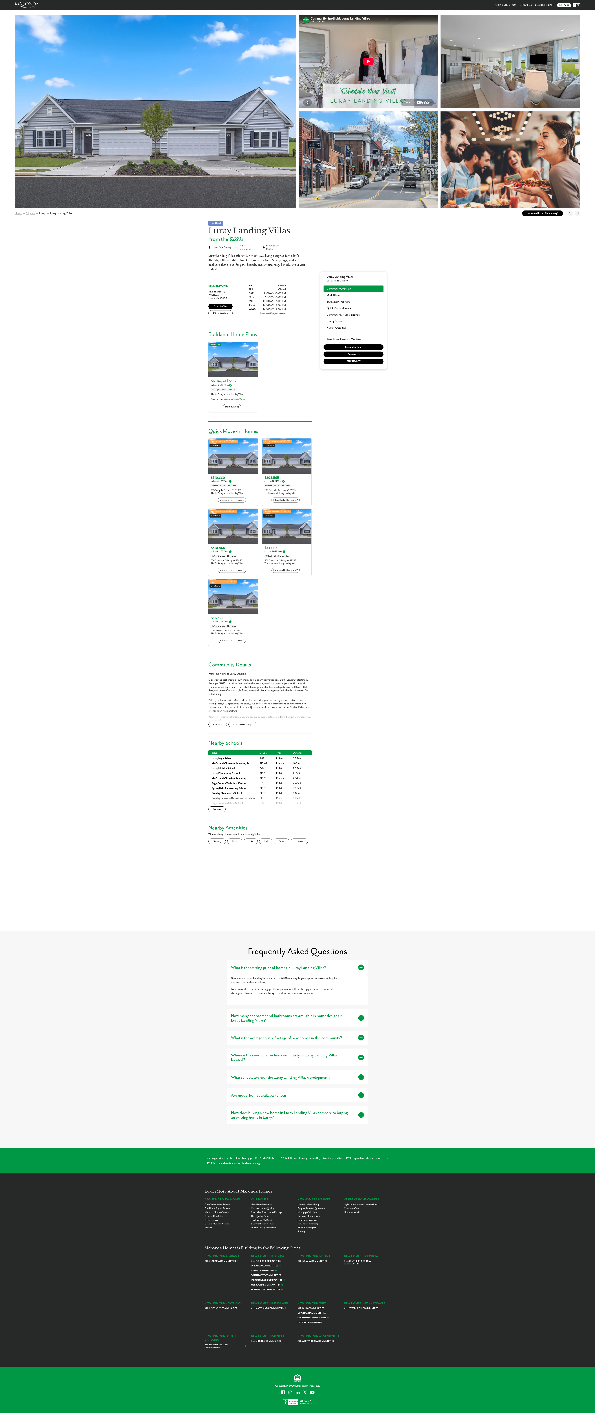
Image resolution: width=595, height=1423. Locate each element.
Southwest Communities (266, 1275)
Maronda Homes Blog (308, 1204)
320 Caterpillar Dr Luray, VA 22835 (226, 560)
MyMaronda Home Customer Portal (361, 1204)
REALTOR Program (307, 1227)
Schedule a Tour (220, 306)
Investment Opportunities (263, 1227)
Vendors (209, 1227)
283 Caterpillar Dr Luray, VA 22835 (280, 490)
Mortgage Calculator (308, 1212)
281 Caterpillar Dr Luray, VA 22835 (226, 490)
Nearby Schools (335, 321)
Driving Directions (220, 313)
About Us (526, 5)
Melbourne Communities (266, 1285)
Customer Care (544, 5)
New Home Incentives (261, 1204)
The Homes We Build (261, 1220)
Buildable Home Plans (338, 301)
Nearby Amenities (336, 327)
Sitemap (302, 1231)
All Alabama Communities (220, 1261)
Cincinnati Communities (312, 1313)
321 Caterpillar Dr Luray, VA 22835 (226, 630)
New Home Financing (308, 1223)
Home (18, 213)
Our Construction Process (217, 1204)
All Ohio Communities (311, 1308)
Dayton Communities (310, 1322)
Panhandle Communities (265, 1289)
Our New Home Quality (262, 1208)
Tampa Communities (262, 1270)
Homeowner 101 (352, 1212)
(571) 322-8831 (353, 361)
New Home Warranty (308, 1220)
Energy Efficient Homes (262, 1223)
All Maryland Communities (267, 1308)
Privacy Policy (211, 1220)
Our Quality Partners (261, 1216)
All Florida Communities (265, 1261)
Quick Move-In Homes (339, 308)
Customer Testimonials (309, 1216)
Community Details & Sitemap (343, 314)
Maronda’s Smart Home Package (266, 1212)
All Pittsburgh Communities (361, 1308)
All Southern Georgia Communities (357, 1262)
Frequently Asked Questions (311, 1208)
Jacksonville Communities (266, 1280)
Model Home (334, 295)
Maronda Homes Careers (217, 1212)
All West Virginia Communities (316, 1341)
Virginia (30, 213)
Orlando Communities (264, 1266)
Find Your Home (507, 5)
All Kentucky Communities (221, 1308)
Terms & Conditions (214, 1216)
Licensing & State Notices (217, 1223)
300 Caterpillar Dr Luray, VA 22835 (280, 560)
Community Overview (339, 288)
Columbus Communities (312, 1318)
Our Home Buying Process (217, 1208)
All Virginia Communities (266, 1341)
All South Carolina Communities (216, 1346)
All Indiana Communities (312, 1261)
